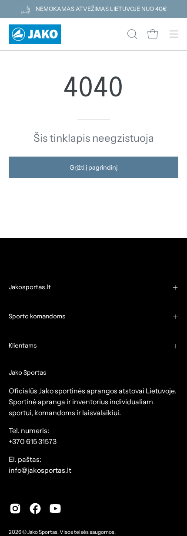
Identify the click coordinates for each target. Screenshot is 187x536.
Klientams (23, 346)
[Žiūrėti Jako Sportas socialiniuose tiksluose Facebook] (35, 508)
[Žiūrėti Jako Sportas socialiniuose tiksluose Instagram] (15, 508)
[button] (131, 34)
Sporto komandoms (37, 317)
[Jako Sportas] (35, 34)
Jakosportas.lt (30, 287)
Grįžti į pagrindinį (93, 167)
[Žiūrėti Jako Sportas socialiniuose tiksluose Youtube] (55, 508)
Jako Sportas (42, 532)
